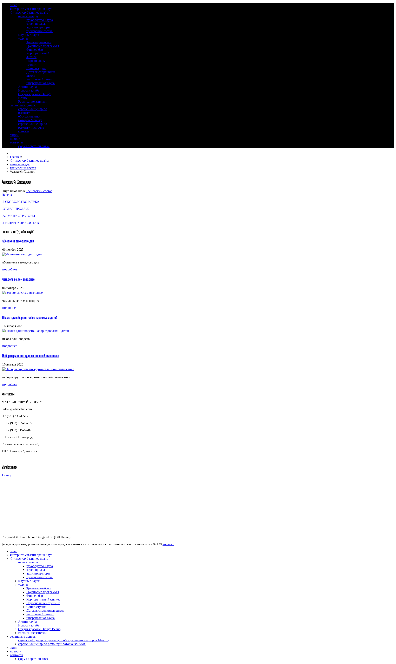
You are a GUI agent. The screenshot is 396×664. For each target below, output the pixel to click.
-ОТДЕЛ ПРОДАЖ (15, 208)
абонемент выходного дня (18, 241)
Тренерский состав (39, 191)
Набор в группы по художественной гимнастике (30, 355)
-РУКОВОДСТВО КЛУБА (20, 201)
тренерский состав (23, 168)
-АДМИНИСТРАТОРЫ (18, 215)
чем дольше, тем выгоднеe (18, 279)
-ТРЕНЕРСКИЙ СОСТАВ (20, 222)
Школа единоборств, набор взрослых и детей (29, 317)
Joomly (6, 475)
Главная (15, 157)
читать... (168, 544)
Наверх (7, 194)
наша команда (19, 164)
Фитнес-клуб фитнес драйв (29, 160)
